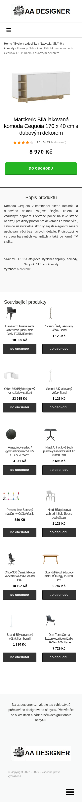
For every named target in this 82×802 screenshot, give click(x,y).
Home (8, 43)
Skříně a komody (47, 264)
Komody (22, 48)
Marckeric (24, 269)
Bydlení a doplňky (25, 43)
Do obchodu (41, 168)
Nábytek (45, 43)
